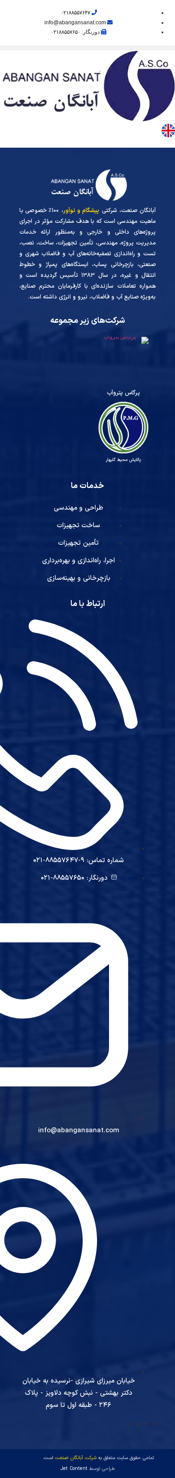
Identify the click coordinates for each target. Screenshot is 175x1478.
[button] (87, 47)
